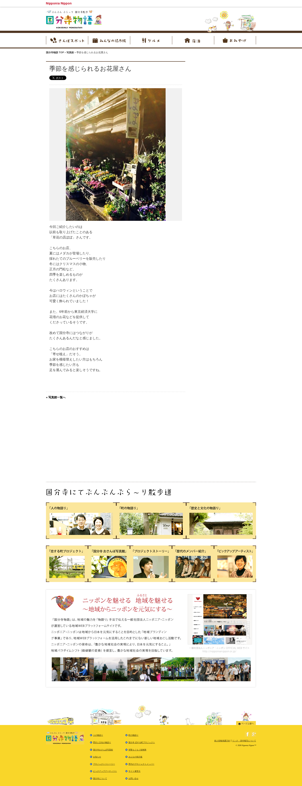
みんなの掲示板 (135, 757)
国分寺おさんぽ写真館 (103, 750)
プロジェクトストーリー (104, 764)
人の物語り (98, 735)
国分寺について (100, 778)
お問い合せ (133, 778)
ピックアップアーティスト (105, 771)
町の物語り (133, 735)
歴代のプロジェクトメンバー (141, 764)
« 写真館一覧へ (56, 397)
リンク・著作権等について (244, 741)
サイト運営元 (134, 771)
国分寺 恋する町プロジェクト (141, 742)
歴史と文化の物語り (102, 742)
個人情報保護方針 (222, 741)
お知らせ (97, 757)
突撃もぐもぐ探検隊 (137, 750)
